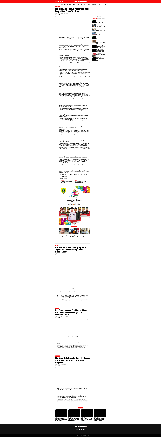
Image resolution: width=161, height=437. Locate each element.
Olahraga (74, 4)
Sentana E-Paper (94, 4)
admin (59, 254)
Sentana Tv (99, 4)
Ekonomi (70, 4)
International (66, 4)
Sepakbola (78, 4)
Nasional (62, 4)
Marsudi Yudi (60, 14)
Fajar (59, 365)
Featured (65, 178)
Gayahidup (85, 4)
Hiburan (82, 4)
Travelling (89, 4)
